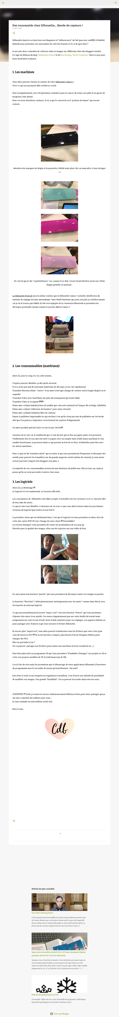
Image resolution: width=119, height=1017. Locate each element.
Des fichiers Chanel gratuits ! (42, 913)
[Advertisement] (59, 864)
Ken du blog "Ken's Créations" (74, 55)
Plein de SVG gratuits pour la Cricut (45, 995)
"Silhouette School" (47, 55)
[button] (13, 33)
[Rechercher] (9, 3)
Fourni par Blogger (61, 1014)
